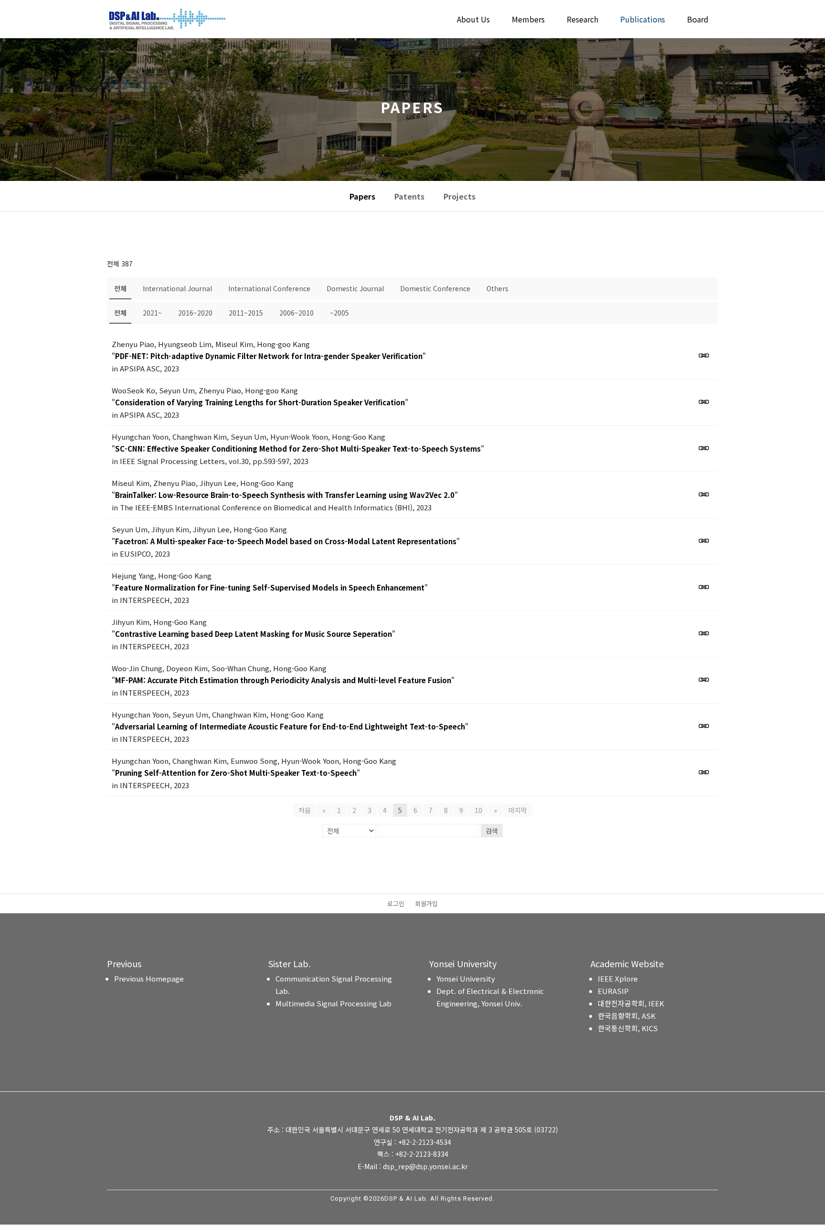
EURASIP (613, 991)
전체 (120, 288)
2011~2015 (246, 312)
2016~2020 (195, 312)
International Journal (177, 288)
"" (269, 356)
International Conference (269, 288)
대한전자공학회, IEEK (631, 1003)
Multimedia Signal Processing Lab (333, 1003)
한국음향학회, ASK (627, 1016)
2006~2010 (296, 312)
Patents (409, 196)
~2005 (339, 312)
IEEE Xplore (618, 978)
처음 (304, 810)
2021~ (152, 312)
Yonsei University (465, 978)
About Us (473, 20)
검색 (492, 830)
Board (698, 20)
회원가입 (426, 904)
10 (478, 810)
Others (497, 288)
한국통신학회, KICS (628, 1028)
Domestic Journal (355, 288)
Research (582, 20)
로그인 (395, 904)
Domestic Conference (435, 288)
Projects (460, 196)
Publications (642, 20)
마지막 (517, 810)
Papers (362, 196)
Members (528, 20)
